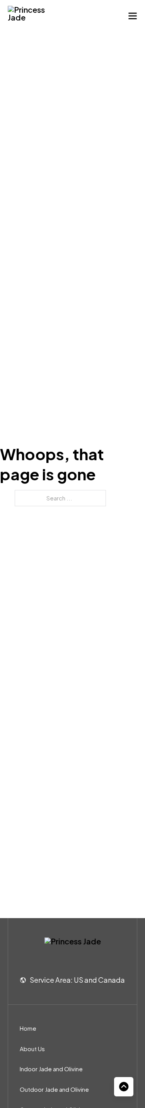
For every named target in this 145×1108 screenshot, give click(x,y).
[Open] (132, 15)
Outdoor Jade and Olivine (54, 1089)
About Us (32, 1048)
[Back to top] (123, 1086)
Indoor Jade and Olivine (51, 1068)
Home (28, 1028)
